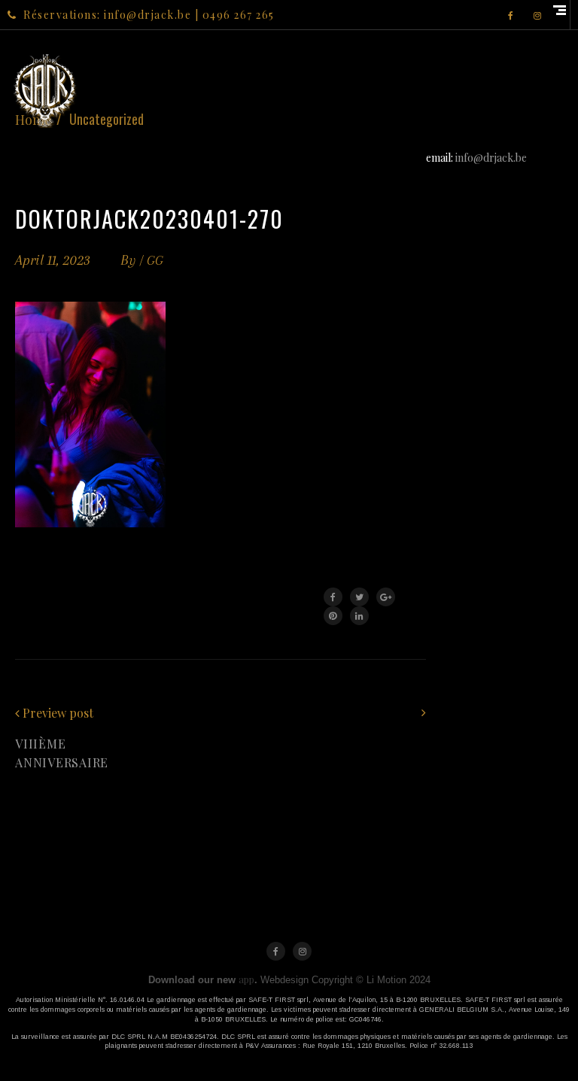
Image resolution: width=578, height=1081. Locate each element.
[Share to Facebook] (333, 597)
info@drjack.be (491, 157)
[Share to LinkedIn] (359, 615)
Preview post (58, 713)
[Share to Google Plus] (385, 597)
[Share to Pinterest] (333, 615)
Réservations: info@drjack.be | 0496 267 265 (149, 15)
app (246, 979)
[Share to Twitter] (359, 597)
